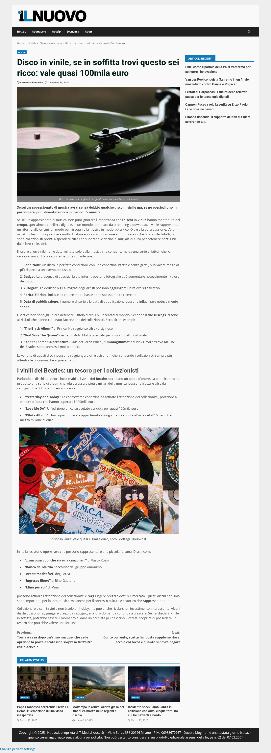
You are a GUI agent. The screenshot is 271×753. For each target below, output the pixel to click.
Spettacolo (39, 31)
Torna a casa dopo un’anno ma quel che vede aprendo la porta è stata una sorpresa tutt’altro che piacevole (54, 639)
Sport (88, 31)
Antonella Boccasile (31, 82)
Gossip (56, 31)
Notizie (21, 31)
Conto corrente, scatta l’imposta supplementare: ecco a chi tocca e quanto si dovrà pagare (141, 637)
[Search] (249, 32)
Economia (73, 31)
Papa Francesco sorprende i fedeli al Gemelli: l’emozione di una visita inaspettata (43, 684)
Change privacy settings (18, 749)
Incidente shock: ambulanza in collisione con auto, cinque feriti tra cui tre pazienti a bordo (154, 684)
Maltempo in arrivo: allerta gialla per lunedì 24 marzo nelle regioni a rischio (98, 684)
